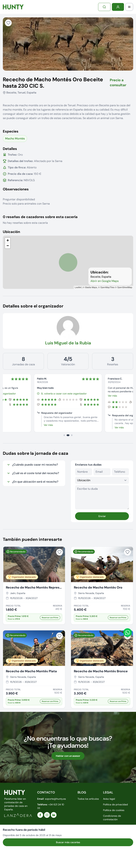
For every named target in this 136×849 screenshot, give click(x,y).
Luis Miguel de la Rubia (68, 343)
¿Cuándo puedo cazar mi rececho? (35, 464)
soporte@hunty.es (55, 798)
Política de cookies (113, 810)
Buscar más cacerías (68, 842)
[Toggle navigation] (129, 7)
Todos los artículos (88, 798)
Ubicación (11, 231)
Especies (10, 131)
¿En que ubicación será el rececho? (35, 481)
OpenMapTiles (107, 287)
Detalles (10, 148)
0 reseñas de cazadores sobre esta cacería (40, 217)
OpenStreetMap (124, 287)
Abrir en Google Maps (104, 281)
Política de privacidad (115, 804)
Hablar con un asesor (68, 755)
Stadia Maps (91, 287)
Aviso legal (109, 798)
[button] (7, 240)
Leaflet (78, 287)
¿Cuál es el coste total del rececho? (35, 473)
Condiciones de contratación (112, 817)
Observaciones (16, 189)
